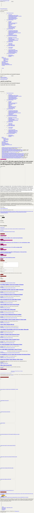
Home (3, 57)
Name (1, 268)
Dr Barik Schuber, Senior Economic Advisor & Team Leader (13, 319)
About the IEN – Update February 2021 (7, 507)
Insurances (10, 56)
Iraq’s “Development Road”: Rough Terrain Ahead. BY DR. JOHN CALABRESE (13, 155)
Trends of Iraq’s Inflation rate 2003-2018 (5, 479)
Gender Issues (10, 43)
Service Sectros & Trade (12, 108)
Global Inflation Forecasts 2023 (4, 400)
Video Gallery (4, 62)
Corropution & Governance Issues (13, 30)
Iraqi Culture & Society (10, 41)
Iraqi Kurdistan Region (3, 240)
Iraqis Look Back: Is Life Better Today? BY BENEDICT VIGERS (9, 389)
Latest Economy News (3, 159)
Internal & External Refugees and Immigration (15, 32)
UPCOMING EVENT (3, 369)
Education (10, 22)
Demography (10, 14)
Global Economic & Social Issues (13, 50)
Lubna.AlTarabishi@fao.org (4, 208)
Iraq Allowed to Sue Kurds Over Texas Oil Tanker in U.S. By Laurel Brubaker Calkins (15, 242)
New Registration (4, 77)
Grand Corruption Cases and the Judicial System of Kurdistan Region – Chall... (12, 150)
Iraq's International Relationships (13, 52)
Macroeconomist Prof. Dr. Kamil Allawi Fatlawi (10, 299)
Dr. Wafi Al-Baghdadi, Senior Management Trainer (11, 344)
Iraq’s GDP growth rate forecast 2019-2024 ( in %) (7, 490)
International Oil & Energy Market (13, 131)
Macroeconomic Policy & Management (12, 35)
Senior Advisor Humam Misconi (7, 324)
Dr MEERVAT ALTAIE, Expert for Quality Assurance (11, 289)
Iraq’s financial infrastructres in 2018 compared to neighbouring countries (9, 434)
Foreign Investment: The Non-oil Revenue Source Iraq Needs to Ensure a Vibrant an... (13, 153)
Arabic (3, 68)
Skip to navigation (2, 0)
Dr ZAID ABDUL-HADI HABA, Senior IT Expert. (11, 349)
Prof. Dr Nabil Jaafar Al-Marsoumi (7, 309)
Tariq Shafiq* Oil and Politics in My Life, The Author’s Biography (14, 329)
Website (1, 271)
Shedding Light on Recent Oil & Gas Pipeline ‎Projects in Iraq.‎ (10, 147)
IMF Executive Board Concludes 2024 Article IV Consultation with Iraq (11, 156)
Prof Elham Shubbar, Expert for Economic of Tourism (11, 284)
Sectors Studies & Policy (10, 19)
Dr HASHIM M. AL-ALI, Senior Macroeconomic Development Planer (15, 354)
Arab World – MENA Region (11, 45)
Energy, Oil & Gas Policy (12, 23)
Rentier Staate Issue (11, 33)
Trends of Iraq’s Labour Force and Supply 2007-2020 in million (8, 456)
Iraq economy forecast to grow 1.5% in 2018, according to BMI (11, 247)
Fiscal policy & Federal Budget (13, 37)
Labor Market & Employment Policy (13, 40)
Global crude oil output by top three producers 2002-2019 (7, 445)
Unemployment (11, 34)
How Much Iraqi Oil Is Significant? (6, 148)
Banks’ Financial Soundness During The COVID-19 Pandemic (10, 151)
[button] (2, 11)
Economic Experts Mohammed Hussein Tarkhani (10, 314)
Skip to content (7, 0)
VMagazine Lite (17, 511)
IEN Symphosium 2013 (5, 143)
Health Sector (10, 24)
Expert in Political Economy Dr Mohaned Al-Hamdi (11, 294)
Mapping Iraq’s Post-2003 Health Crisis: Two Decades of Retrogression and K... (12, 149)
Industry (10, 25)
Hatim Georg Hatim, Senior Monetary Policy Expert (11, 359)
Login (1, 77)
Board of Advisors (6, 59)
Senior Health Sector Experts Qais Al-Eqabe (9, 304)
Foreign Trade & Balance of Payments (14, 38)
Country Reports (11, 47)
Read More (1, 239)
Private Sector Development (12, 26)
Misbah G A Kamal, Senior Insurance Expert (10, 334)
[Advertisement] (10, 88)
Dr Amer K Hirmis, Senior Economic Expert (9, 339)
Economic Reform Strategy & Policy (13, 15)
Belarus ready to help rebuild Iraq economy (7, 257)
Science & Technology (12, 27)
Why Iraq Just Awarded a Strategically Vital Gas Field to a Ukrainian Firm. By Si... (13, 154)
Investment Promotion (11, 39)
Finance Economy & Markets (11, 53)
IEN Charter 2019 (6, 58)
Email (1, 277)
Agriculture (10, 21)
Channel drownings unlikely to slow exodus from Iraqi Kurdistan (11, 237)
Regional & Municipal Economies (13, 18)
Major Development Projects (12, 17)
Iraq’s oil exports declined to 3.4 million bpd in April (9, 152)
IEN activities (4, 508)
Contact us (3, 65)
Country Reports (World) (12, 49)
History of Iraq (10, 124)
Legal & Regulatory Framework (13, 16)
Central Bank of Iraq (11, 55)
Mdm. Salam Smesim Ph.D (6, 365)
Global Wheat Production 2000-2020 (5, 411)
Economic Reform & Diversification (13, 31)
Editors (5, 60)
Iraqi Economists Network (3, 8)
